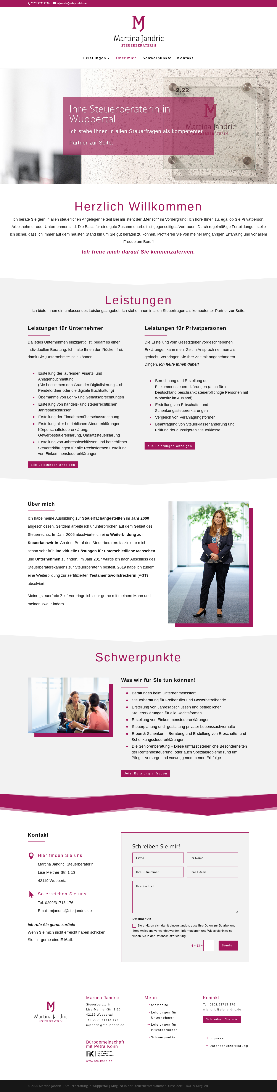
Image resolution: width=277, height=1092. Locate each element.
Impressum (219, 1038)
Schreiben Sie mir (222, 1019)
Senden (228, 945)
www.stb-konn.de (99, 1061)
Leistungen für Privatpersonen (164, 1027)
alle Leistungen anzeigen (53, 464)
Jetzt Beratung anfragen (145, 773)
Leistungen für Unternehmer (164, 1015)
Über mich (126, 58)
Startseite (159, 1005)
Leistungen (94, 58)
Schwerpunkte (157, 58)
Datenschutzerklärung (228, 1045)
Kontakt (185, 58)
